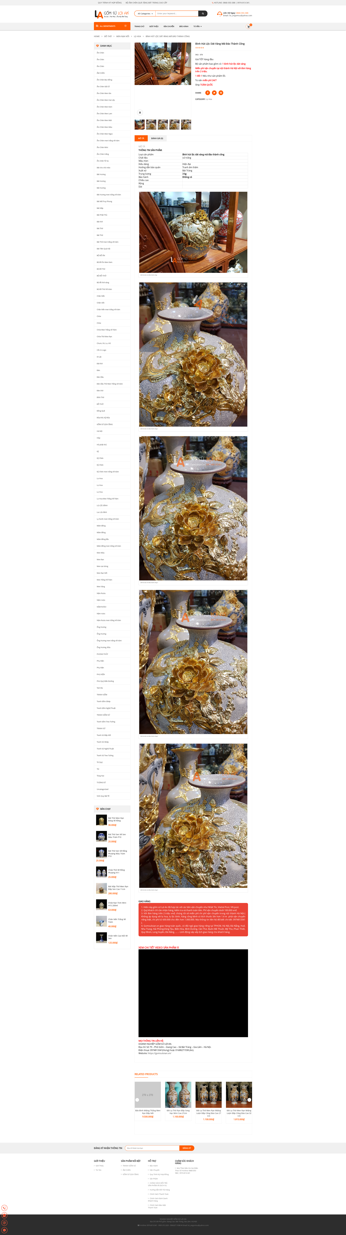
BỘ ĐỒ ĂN (101, 255)
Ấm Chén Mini (102, 147)
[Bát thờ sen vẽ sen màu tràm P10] (101, 836)
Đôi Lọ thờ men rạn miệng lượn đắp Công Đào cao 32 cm (239, 1113)
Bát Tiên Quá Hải (103, 248)
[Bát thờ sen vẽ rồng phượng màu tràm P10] (101, 852)
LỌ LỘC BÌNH (102, 505)
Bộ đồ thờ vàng (103, 282)
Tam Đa (100, 688)
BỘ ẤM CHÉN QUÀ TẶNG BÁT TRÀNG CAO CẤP (146, 2)
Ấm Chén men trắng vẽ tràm (108, 140)
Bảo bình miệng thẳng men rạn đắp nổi (147, 1111)
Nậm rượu (101, 600)
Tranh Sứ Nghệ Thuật (105, 748)
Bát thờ (100, 221)
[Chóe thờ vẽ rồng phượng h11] (101, 871)
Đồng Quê (101, 411)
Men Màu (100, 552)
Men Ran (100, 559)
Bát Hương (101, 174)
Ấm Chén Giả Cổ (103, 86)
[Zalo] (4, 1215)
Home (97, 36)
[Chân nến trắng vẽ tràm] (101, 921)
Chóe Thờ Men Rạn (104, 336)
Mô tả (141, 138)
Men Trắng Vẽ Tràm (104, 580)
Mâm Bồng (101, 525)
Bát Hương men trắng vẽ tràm (109, 194)
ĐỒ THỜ (108, 36)
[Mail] (4, 1223)
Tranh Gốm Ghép (103, 701)
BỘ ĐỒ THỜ (101, 275)
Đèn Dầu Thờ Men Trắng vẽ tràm (110, 384)
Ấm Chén (100, 52)
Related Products (146, 1074)
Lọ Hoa (137, 36)
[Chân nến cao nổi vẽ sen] (101, 937)
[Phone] (4, 1208)
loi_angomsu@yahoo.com (240, 15)
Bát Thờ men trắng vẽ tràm (107, 242)
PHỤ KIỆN (101, 674)
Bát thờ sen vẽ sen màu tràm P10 (117, 835)
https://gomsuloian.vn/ (159, 1053)
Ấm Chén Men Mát (104, 120)
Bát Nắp (100, 208)
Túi (98, 769)
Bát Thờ (100, 228)
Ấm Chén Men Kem (104, 107)
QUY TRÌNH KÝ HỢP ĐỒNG (110, 2)
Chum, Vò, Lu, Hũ (104, 343)
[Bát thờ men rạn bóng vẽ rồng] (101, 820)
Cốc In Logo (101, 350)
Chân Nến (101, 296)
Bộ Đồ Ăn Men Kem (104, 262)
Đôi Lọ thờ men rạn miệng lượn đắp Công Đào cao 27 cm (208, 1113)
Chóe (99, 316)
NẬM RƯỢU (101, 607)
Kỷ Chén (100, 458)
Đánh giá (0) (157, 138)
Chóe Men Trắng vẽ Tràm (107, 330)
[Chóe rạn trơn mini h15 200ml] (101, 904)
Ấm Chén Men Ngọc (105, 134)
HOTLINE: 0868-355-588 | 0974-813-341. (231, 2)
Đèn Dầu (100, 377)
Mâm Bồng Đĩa (103, 539)
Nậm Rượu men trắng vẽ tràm (109, 620)
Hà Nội (99, 431)
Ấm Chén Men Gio (104, 93)
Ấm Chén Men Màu (104, 127)
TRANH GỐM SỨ (103, 715)
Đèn (98, 370)
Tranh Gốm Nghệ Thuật (106, 708)
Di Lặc (99, 357)
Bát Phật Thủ (102, 215)
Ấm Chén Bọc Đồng (104, 80)
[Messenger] (4, 1230)
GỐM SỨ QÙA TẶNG (105, 424)
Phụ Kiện (100, 661)
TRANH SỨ (101, 728)
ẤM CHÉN (101, 73)
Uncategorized (102, 789)
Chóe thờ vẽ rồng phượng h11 (116, 871)
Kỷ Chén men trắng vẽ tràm (108, 471)
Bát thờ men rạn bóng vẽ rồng (116, 819)
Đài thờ (100, 363)
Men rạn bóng (102, 566)
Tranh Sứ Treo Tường (105, 755)
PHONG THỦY (102, 654)
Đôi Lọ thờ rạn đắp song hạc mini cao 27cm (178, 1111)
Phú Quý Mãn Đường (105, 681)
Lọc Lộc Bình (102, 512)
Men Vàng (101, 586)
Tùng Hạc (100, 775)
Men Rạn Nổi (122, 36)
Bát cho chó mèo (103, 167)
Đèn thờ (100, 390)
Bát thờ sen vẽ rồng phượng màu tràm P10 (117, 854)
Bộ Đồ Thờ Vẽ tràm (104, 289)
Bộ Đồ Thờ (101, 269)
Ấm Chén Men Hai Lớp (106, 100)
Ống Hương (101, 627)
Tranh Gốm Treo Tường (106, 721)
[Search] (202, 13)
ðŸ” (140, 112)
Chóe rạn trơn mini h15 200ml (117, 904)
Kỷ (98, 451)
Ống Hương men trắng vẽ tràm (109, 640)
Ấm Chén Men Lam (104, 113)
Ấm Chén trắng (103, 154)
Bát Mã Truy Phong (104, 201)
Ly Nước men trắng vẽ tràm (108, 519)
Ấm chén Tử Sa (103, 161)
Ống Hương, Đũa (103, 647)
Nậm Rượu (101, 593)
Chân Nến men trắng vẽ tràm (108, 309)
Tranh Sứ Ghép (103, 742)
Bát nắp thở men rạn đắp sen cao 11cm (118, 887)
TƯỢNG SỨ (101, 782)
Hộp (98, 438)
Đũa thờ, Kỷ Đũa (103, 417)
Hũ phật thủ (102, 444)
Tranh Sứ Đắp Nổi (104, 735)
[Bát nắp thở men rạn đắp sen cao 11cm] (101, 888)
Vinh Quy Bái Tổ (103, 796)
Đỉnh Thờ (100, 397)
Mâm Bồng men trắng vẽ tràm (109, 546)
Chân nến (100, 302)
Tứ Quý (100, 762)
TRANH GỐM (102, 694)
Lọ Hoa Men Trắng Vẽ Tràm (107, 498)
